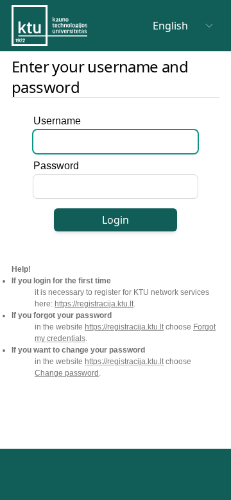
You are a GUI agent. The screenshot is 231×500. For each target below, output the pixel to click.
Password (56, 165)
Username (57, 120)
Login (115, 220)
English (170, 26)
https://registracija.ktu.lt (94, 303)
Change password (67, 373)
